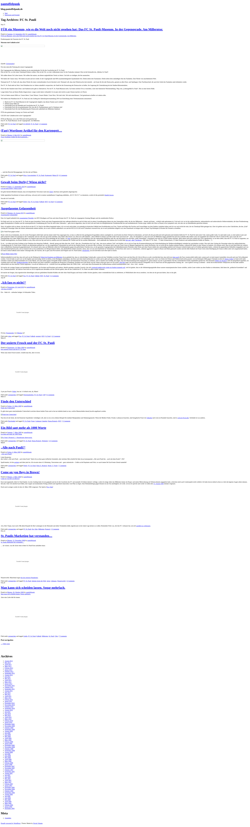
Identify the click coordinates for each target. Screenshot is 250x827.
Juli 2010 (7, 712)
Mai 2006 (8, 800)
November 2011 (10, 685)
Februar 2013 (9, 668)
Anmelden (8, 818)
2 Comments (43, 124)
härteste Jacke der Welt (39, 581)
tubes (9, 336)
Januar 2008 (8, 764)
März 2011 (8, 698)
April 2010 (8, 717)
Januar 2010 (8, 722)
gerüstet (16, 462)
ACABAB (26, 124)
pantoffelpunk (10, 4)
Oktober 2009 (9, 728)
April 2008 (8, 759)
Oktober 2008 (9, 749)
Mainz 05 (55, 175)
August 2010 (9, 710)
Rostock (47, 529)
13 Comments (53, 441)
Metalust (19, 333)
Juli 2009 (7, 733)
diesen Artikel (229, 259)
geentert (38, 336)
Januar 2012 (8, 684)
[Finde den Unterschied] (8, 414)
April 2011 (8, 696)
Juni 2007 (8, 777)
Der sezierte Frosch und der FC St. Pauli (28, 343)
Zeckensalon (10, 63)
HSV (46, 202)
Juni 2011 (8, 692)
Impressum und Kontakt (12, 15)
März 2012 (8, 682)
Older (5, 644)
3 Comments (55, 529)
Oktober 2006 (9, 791)
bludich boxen (109, 195)
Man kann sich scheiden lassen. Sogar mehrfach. (33, 587)
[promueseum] (23, 46)
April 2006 (8, 801)
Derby (51, 192)
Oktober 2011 (9, 687)
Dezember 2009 (10, 724)
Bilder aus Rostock (221, 260)
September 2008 (10, 750)
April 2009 (8, 738)
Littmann (53, 581)
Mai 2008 (8, 757)
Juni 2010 (8, 714)
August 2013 (9, 661)
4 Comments (71, 581)
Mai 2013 (8, 663)
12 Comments (56, 336)
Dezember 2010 (10, 703)
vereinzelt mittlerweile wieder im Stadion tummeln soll (108, 267)
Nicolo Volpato (37, 823)
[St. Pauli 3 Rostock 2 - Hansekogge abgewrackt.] (16, 437)
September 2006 (10, 793)
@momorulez (10, 333)
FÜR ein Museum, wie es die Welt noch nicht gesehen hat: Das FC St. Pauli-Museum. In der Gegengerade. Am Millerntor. (82, 29)
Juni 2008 (8, 756)
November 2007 (10, 768)
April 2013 (8, 664)
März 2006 (8, 803)
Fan (29, 202)
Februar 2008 (9, 763)
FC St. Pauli (12, 124)
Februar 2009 (9, 742)
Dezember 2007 (10, 766)
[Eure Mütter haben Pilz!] (9, 254)
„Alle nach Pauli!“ (13, 447)
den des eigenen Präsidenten (29, 577)
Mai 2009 (8, 736)
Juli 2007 (7, 775)
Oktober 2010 (9, 706)
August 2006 (9, 794)
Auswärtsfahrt (31, 175)
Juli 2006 (7, 796)
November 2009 (10, 726)
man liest (122, 262)
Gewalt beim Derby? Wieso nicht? (23, 182)
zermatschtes (12, 395)
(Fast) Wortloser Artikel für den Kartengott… (31, 130)
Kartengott (48, 175)
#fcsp (25, 175)
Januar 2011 (8, 701)
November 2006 (10, 789)
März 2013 (8, 666)
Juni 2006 (8, 798)
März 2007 (8, 782)
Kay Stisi (50, 487)
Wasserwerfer (61, 581)
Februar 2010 (9, 721)
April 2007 (8, 780)
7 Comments (62, 465)
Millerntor (41, 529)
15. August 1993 (158, 484)
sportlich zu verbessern (143, 526)
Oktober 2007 (9, 770)
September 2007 (10, 771)
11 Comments (54, 276)
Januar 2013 (8, 670)
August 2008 (9, 752)
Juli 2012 (7, 677)
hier (69, 238)
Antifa (25, 636)
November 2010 (10, 705)
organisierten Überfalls (27, 218)
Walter (14, 391)
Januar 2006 (8, 807)
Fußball (41, 202)
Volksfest (149, 418)
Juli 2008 (7, 754)
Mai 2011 (8, 694)
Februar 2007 (9, 784)
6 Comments (63, 175)
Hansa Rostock (52, 421)
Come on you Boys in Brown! (20, 472)
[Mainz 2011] (23, 141)
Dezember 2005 (10, 808)
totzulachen (85, 250)
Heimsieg (45, 441)
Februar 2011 (9, 699)
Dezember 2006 (10, 787)
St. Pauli (51, 202)
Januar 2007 (8, 786)
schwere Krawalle (183, 418)
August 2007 (9, 773)
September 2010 (10, 708)
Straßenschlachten (22, 262)
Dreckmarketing (28, 395)
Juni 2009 (8, 735)
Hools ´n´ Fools (52, 465)
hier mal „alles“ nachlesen (134, 240)
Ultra (56, 636)
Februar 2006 (9, 805)
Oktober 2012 (9, 671)
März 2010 (8, 719)
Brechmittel (11, 421)
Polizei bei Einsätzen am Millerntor (51, 257)
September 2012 (10, 673)
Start (6, 13)
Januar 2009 (8, 743)
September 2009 (10, 729)
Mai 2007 (8, 778)
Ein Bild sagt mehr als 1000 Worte (23, 427)
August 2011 (9, 691)
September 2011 (10, 689)
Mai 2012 (8, 678)
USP (44, 395)
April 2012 (8, 680)
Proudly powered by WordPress (10, 823)
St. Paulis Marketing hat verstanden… (26, 536)
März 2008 (8, 761)
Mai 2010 (8, 715)
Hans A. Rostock (41, 465)
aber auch (176, 257)
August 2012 (9, 675)
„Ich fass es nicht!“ (13, 282)
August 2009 (9, 731)
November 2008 (10, 747)
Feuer (33, 421)
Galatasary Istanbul (41, 421)
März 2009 (8, 740)
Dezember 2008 (10, 745)
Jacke (48, 581)
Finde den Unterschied (16, 401)
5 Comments (66, 421)
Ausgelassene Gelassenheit (18, 208)
